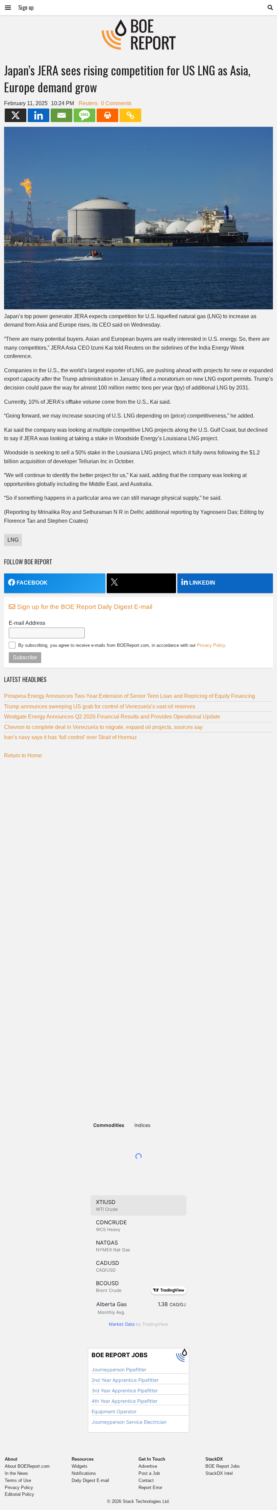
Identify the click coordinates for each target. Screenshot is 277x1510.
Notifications (84, 1473)
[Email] (61, 115)
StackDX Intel (219, 1473)
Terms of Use (18, 1480)
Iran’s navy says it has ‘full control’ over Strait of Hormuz (70, 737)
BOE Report (138, 23)
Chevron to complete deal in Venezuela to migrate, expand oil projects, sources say (103, 727)
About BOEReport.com (27, 1466)
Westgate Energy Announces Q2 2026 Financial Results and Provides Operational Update (112, 716)
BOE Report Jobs (222, 1466)
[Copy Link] (130, 115)
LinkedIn (202, 583)
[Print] (107, 115)
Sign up (25, 7)
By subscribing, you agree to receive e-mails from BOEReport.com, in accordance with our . (122, 645)
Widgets (79, 1466)
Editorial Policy (19, 1494)
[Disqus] (138, 848)
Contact (146, 1480)
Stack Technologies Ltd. (146, 1501)
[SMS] (84, 115)
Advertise (147, 1466)
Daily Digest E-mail (90, 1480)
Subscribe (25, 657)
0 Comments (116, 103)
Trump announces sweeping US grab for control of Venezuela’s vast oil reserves (99, 706)
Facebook (32, 583)
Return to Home (23, 755)
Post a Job (149, 1473)
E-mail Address (27, 623)
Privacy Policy (211, 645)
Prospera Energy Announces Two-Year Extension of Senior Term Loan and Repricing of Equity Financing (129, 696)
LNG (13, 540)
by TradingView (138, 1324)
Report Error (150, 1487)
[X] (15, 115)
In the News (16, 1473)
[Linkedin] (38, 115)
